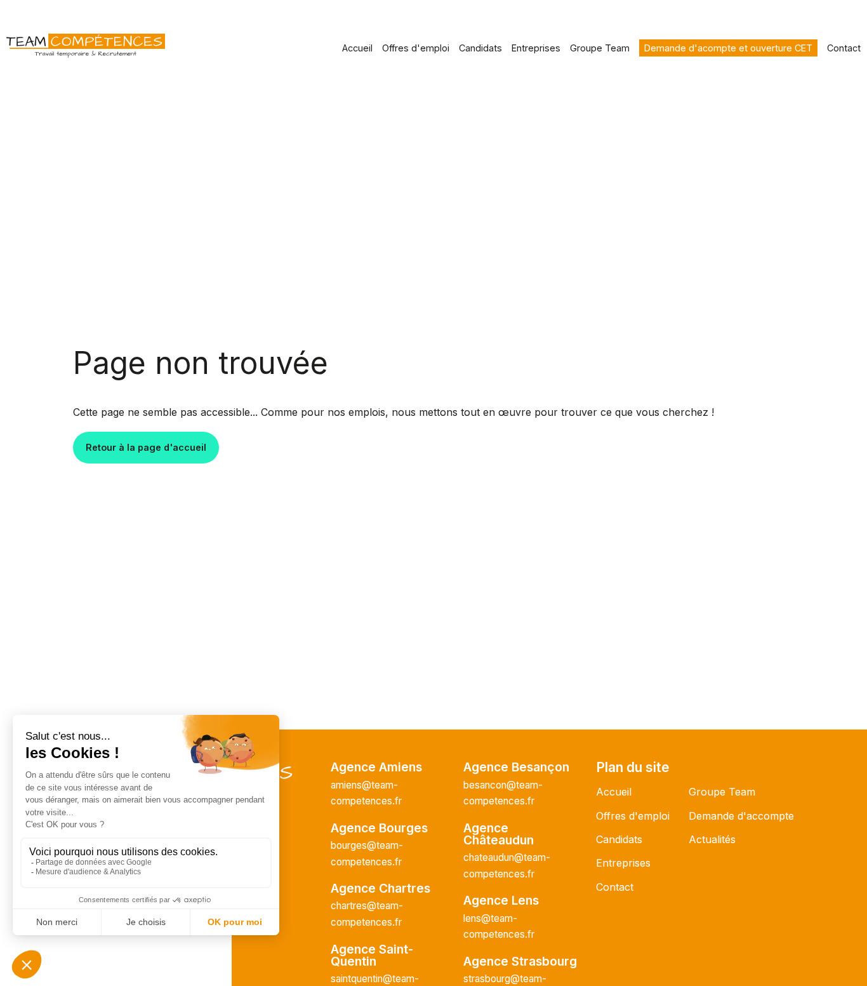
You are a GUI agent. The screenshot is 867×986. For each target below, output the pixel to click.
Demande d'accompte (741, 815)
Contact (844, 48)
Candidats (480, 48)
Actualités (712, 839)
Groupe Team (600, 48)
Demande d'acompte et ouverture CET (728, 48)
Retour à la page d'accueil (146, 447)
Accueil (357, 48)
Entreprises (536, 48)
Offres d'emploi (415, 48)
